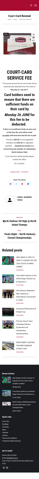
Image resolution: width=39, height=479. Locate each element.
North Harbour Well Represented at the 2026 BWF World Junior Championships (24, 404)
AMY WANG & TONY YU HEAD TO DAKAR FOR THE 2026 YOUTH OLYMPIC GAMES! (26, 262)
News (6, 34)
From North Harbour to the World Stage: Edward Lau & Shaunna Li (26, 278)
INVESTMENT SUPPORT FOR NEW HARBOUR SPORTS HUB (25, 345)
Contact (5, 435)
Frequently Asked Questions (11, 441)
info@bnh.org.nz (12, 458)
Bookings (5, 424)
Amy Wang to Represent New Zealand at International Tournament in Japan (26, 295)
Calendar (5, 432)
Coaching (5, 427)
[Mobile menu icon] (35, 5)
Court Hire (5, 421)
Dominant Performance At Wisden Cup (26, 310)
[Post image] (8, 260)
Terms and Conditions (9, 438)
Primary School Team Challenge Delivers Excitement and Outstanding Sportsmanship (24, 327)
